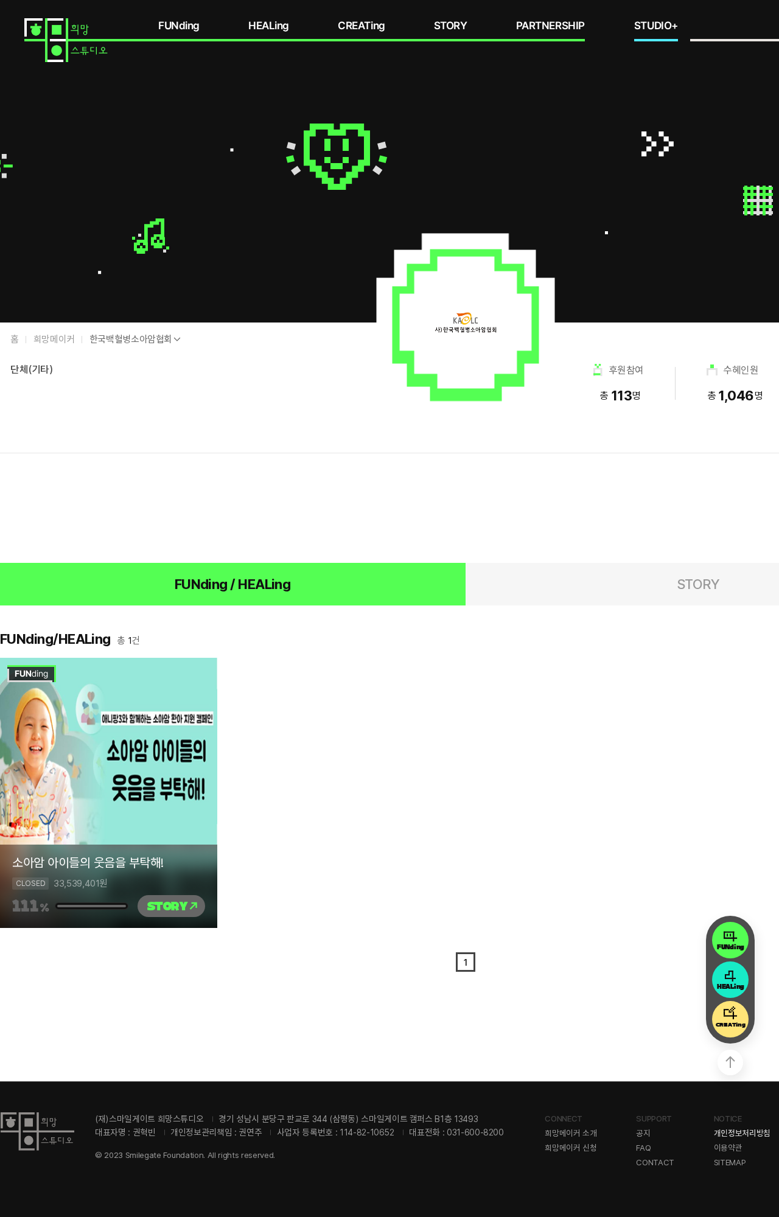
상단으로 (730, 1062)
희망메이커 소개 (570, 1133)
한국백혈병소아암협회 (130, 339)
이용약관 (728, 1147)
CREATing (361, 25)
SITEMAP (730, 1162)
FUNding (179, 25)
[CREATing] (730, 1016)
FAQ (643, 1147)
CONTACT (655, 1162)
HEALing (268, 25)
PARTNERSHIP (550, 25)
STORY (450, 25)
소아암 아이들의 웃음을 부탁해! (88, 863)
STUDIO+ (656, 25)
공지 (643, 1133)
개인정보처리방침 (742, 1133)
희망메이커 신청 (570, 1147)
